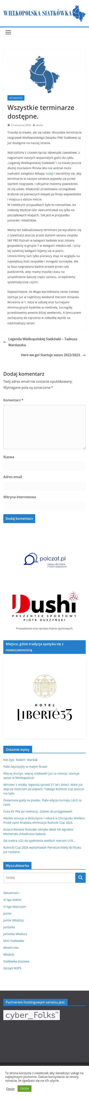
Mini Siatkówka (13, 941)
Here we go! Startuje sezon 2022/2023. (51, 355)
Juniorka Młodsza (15, 934)
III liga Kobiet (12, 900)
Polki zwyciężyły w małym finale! (25, 767)
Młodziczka (11, 948)
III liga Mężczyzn (14, 907)
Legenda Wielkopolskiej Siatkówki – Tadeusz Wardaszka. (42, 342)
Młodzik (8, 954)
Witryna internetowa (19, 497)
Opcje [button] (10, 1089)
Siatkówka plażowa (16, 961)
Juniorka (9, 927)
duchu (39, 125)
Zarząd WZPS (12, 968)
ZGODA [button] (24, 1088)
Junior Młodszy (13, 920)
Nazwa (8, 457)
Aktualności (16, 97)
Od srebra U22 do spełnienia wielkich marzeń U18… (39, 841)
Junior (7, 913)
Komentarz (13, 400)
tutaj (49, 173)
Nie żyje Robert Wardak (20, 760)
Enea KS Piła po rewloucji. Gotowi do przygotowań (37, 811)
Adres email (12, 477)
